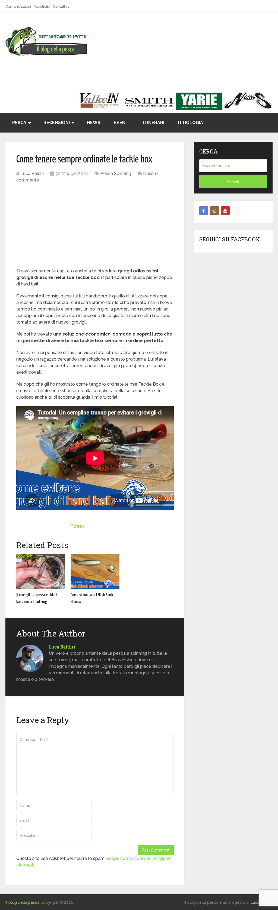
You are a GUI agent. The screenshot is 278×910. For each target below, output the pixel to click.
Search (233, 182)
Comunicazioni (18, 6)
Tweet (77, 526)
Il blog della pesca (22, 902)
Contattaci (61, 6)
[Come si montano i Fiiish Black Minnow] (95, 571)
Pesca (19, 122)
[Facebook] (203, 210)
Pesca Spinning (115, 173)
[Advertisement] (95, 227)
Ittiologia (190, 122)
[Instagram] (214, 210)
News (93, 122)
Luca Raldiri (32, 173)
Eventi (121, 122)
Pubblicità (42, 6)
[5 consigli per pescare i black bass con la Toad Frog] (40, 571)
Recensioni (56, 122)
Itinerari (153, 122)
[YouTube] (225, 210)
